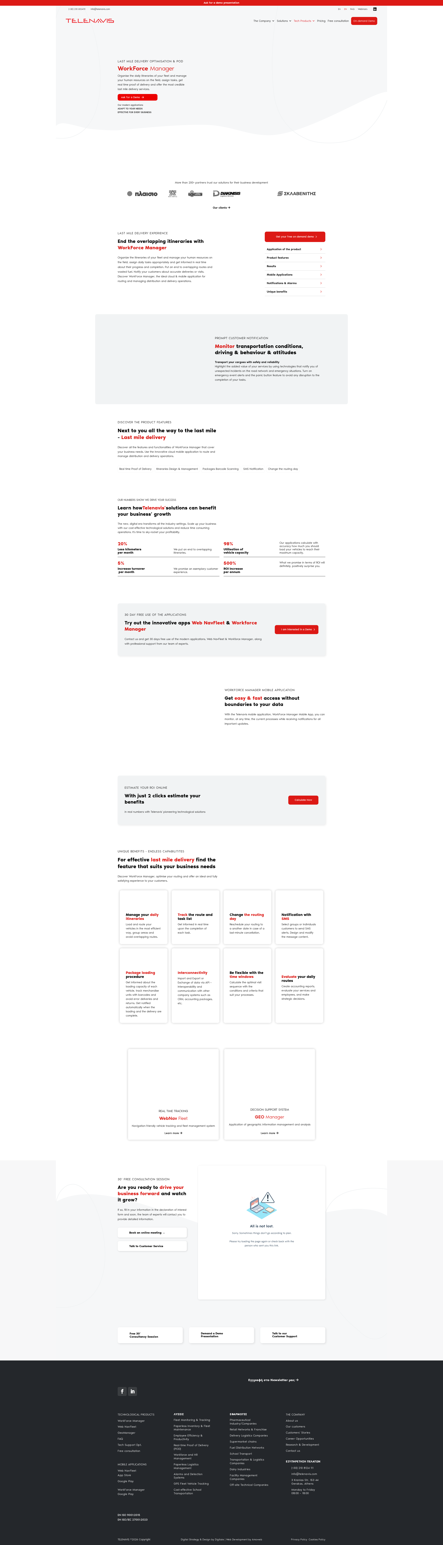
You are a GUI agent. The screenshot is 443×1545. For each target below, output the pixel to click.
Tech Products (302, 21)
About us (292, 1420)
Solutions (282, 21)
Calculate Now (303, 799)
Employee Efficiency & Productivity (188, 1437)
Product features (278, 257)
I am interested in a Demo (296, 629)
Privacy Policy (299, 1539)
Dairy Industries (240, 1469)
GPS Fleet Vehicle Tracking (191, 1483)
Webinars (362, 9)
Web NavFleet (127, 1426)
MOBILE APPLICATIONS (132, 1464)
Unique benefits (277, 291)
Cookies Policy (317, 1539)
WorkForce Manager (131, 1420)
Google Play (126, 1481)
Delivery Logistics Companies (249, 1435)
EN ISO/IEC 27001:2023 (132, 1519)
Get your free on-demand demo (295, 236)
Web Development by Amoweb (244, 1539)
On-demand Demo (364, 21)
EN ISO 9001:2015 (129, 1515)
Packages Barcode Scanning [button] (221, 469)
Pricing (321, 21)
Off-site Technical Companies (249, 1484)
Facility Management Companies (243, 1477)
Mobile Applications (279, 274)
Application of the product (284, 249)
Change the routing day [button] (283, 469)
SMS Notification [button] (253, 469)
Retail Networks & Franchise (248, 1429)
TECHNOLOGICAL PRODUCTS (136, 1414)
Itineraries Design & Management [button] (177, 469)
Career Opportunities (300, 1438)
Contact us (293, 1450)
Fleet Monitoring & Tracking (192, 1420)
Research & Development (302, 1444)
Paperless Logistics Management (186, 1466)
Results (271, 266)
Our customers (295, 1426)
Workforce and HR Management (186, 1456)
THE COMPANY (295, 1414)
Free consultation (338, 21)
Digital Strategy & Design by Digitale (202, 1539)
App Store (124, 1475)
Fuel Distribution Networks (247, 1447)
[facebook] (370, 9)
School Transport (241, 1453)
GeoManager (126, 1432)
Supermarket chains (243, 1441)
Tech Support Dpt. (130, 1445)
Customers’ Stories (298, 1432)
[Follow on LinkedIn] (132, 1391)
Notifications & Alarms (282, 283)
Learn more (172, 1133)
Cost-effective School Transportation (187, 1491)
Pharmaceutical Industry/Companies (243, 1421)
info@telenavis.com (304, 1474)
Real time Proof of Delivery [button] (135, 469)
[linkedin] (374, 9)
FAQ (352, 9)
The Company (262, 21)
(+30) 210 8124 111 (302, 1468)
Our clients (220, 207)
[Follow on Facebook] (122, 1391)
